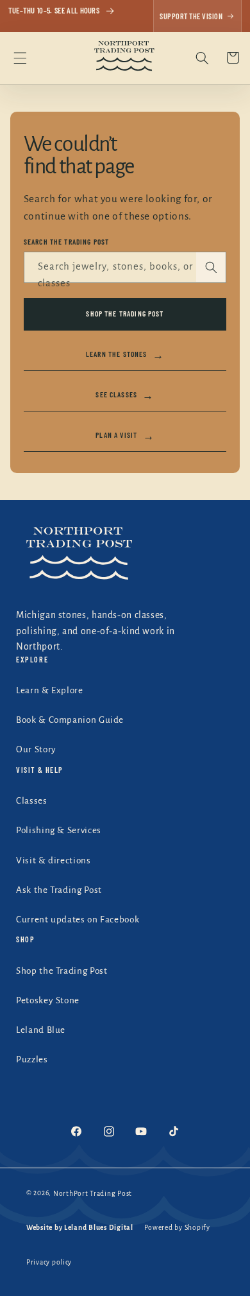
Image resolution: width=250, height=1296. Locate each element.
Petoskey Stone (47, 1000)
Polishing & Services (58, 830)
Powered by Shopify (177, 1227)
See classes (125, 394)
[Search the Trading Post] (211, 267)
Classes (31, 801)
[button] (20, 58)
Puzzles (31, 1059)
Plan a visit (125, 435)
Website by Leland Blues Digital (79, 1227)
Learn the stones (125, 354)
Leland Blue (40, 1030)
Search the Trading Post (67, 242)
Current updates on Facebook (77, 919)
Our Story (36, 749)
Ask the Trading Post (59, 890)
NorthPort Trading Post (92, 1193)
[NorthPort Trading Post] (125, 556)
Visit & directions (53, 860)
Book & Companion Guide (70, 720)
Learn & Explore (49, 690)
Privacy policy (49, 1262)
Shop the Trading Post (124, 313)
